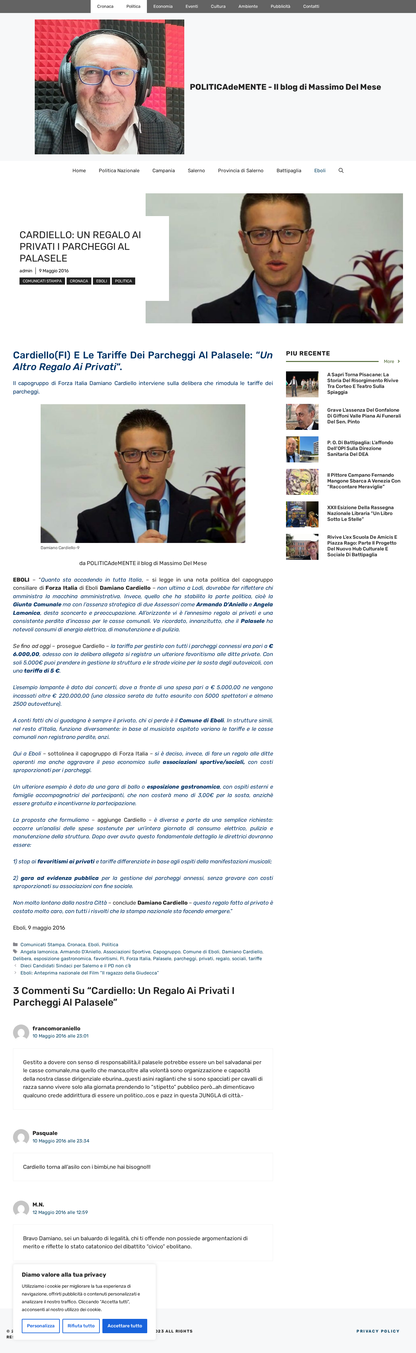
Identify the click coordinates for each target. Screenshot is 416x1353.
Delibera (22, 958)
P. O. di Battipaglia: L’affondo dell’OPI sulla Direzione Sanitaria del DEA (360, 448)
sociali (239, 958)
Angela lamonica (39, 952)
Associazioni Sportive (126, 952)
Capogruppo (166, 952)
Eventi (192, 6)
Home (79, 171)
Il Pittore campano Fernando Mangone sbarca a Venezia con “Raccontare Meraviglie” (363, 481)
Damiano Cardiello (242, 952)
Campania (163, 171)
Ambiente (248, 6)
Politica (133, 6)
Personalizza (41, 1326)
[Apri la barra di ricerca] (341, 170)
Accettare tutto (125, 1326)
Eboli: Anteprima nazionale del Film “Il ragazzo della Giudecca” (89, 973)
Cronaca (105, 6)
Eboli (320, 171)
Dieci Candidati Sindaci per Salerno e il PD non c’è (75, 966)
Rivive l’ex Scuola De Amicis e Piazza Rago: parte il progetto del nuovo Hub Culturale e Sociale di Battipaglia (362, 546)
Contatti (311, 6)
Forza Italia (138, 958)
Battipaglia (289, 171)
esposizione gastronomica (62, 958)
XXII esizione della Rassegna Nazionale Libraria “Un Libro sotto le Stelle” (360, 513)
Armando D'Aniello (80, 952)
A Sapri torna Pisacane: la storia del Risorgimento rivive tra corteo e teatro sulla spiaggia (362, 383)
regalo (222, 958)
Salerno (196, 171)
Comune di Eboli (201, 952)
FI (122, 958)
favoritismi (105, 958)
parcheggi (185, 958)
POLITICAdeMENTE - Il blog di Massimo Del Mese (285, 87)
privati (206, 958)
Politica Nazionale (119, 171)
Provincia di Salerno (241, 171)
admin (26, 271)
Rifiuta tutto (81, 1326)
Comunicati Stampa (42, 281)
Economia (163, 6)
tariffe (255, 958)
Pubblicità (280, 6)
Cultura (218, 6)
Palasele (162, 958)
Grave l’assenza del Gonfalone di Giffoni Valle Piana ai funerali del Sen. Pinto (364, 416)
